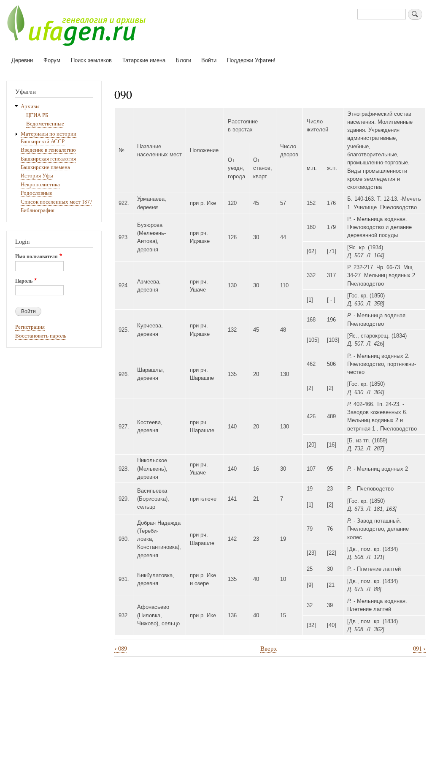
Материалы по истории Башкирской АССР (48, 137)
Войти (208, 60)
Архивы (30, 106)
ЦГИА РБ (37, 115)
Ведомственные (45, 123)
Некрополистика (40, 184)
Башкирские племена (45, 167)
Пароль (23, 281)
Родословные (36, 192)
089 (120, 648)
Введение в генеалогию (48, 149)
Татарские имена (143, 60)
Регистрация (30, 326)
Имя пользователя (36, 256)
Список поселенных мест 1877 (56, 201)
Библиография (37, 210)
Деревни (22, 60)
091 (419, 648)
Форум (51, 60)
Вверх (268, 648)
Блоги (183, 60)
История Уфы (37, 175)
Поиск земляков (91, 60)
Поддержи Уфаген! (251, 60)
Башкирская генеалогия (48, 158)
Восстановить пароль (40, 335)
